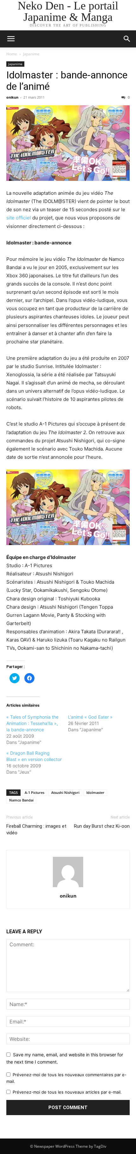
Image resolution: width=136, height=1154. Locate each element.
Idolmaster (95, 792)
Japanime (31, 54)
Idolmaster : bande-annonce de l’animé (66, 80)
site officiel (18, 218)
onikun (12, 97)
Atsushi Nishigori (65, 792)
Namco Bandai (21, 800)
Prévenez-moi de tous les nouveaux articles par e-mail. (67, 1092)
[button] (127, 38)
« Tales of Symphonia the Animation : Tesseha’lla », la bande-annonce (32, 723)
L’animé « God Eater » (90, 717)
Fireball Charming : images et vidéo (36, 829)
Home (11, 54)
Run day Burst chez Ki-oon (102, 826)
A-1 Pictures (34, 792)
